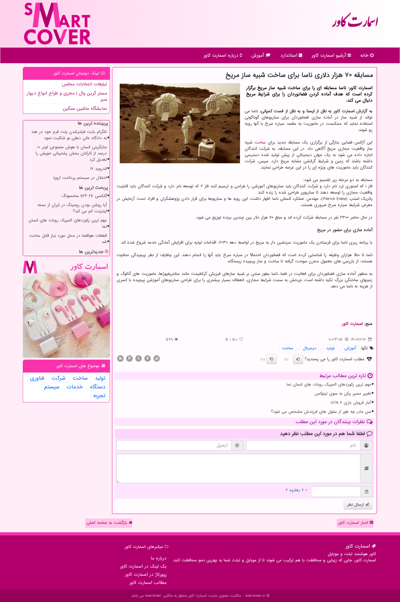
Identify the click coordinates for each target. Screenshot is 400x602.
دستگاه (97, 387)
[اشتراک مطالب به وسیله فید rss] (120, 358)
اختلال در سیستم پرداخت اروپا (80, 178)
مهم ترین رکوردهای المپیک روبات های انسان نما (329, 384)
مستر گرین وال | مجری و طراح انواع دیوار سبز (67, 96)
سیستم (51, 387)
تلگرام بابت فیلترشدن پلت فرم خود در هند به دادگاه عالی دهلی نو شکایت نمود (69, 135)
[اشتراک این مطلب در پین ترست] (129, 358)
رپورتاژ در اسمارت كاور (146, 574)
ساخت (260, 142)
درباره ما (159, 558)
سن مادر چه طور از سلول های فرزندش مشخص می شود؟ (321, 412)
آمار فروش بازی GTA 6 (351, 403)
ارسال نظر (356, 505)
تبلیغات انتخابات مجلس (84, 84)
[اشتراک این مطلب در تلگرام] (156, 358)
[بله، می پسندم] (298, 359)
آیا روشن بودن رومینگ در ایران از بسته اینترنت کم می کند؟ (72, 208)
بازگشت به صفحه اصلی (108, 523)
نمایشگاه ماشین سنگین (85, 108)
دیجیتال (310, 348)
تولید (330, 348)
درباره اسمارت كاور (221, 55)
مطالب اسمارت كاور (148, 582)
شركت (59, 378)
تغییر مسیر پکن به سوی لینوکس (343, 394)
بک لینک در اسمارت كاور (143, 566)
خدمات (75, 387)
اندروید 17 (98, 169)
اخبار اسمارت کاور (354, 523)
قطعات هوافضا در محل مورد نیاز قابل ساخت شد (68, 239)
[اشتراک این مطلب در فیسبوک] (147, 358)
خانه (365, 55)
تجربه (99, 396)
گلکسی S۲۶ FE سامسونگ (84, 196)
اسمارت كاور (355, 24)
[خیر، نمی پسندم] (272, 359)
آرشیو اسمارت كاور (330, 55)
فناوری (37, 378)
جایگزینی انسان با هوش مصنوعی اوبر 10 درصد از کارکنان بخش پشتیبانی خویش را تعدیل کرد (71, 153)
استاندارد (289, 55)
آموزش (258, 55)
